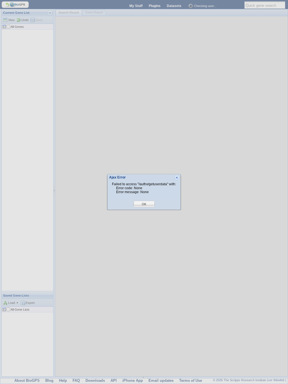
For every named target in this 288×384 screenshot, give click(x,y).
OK (144, 204)
